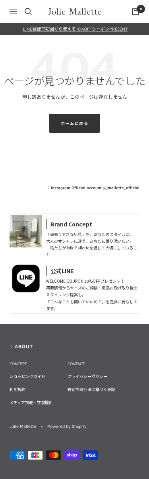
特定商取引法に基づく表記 (91, 389)
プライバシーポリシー (87, 376)
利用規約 (17, 389)
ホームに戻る (74, 123)
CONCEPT (18, 363)
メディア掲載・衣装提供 (31, 402)
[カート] (135, 11)
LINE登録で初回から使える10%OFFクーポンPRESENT (75, 28)
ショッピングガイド (27, 376)
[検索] (28, 11)
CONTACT (76, 363)
